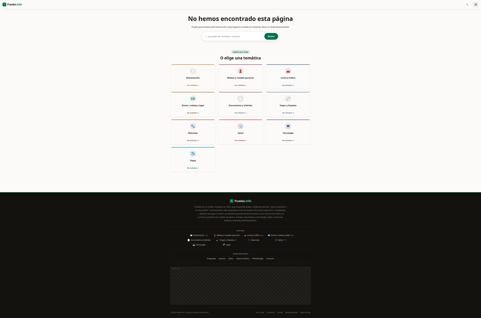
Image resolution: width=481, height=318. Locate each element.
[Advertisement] (240, 286)
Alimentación (199, 235)
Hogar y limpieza (226, 240)
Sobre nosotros (242, 258)
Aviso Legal (260, 312)
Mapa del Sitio (305, 312)
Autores (222, 258)
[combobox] (235, 36)
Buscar (271, 36)
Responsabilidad (291, 312)
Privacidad (270, 312)
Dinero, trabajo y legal (281, 235)
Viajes (226, 244)
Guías (230, 258)
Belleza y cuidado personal (227, 235)
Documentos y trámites (198, 240)
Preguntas (211, 258)
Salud (280, 240)
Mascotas (253, 240)
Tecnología (199, 244)
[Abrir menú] (475, 4)
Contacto (270, 258)
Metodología (257, 258)
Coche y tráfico (253, 235)
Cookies (280, 312)
